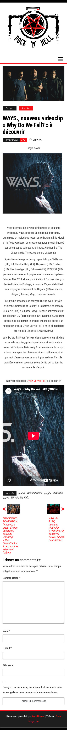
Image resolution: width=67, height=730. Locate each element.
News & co (25, 108)
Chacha (37, 139)
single (47, 493)
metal (21, 493)
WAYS (6, 498)
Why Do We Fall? (37, 380)
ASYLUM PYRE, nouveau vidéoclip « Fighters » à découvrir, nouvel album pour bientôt (56, 529)
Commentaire (11, 578)
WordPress (38, 716)
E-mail (7, 648)
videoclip (58, 492)
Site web (8, 665)
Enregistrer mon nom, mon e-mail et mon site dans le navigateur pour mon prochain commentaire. (32, 690)
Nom (6, 631)
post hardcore (34, 492)
